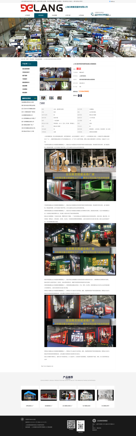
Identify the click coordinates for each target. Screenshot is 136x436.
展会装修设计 (26, 82)
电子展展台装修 (49, 405)
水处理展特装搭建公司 (27, 115)
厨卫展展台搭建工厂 (30, 405)
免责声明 (39, 427)
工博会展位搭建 (105, 405)
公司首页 (27, 15)
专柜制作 (24, 79)
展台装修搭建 (38, 59)
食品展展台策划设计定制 (28, 102)
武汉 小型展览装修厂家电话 (28, 112)
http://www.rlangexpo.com (47, 366)
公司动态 (81, 15)
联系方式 (108, 15)
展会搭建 (24, 85)
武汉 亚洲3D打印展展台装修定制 (29, 108)
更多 (35, 98)
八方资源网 (34, 427)
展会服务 (24, 92)
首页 (27, 59)
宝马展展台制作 (67, 405)
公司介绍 (67, 15)
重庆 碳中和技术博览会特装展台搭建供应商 (29, 105)
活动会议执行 (26, 72)
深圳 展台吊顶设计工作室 (28, 131)
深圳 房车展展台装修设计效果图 (29, 128)
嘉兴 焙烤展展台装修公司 (28, 121)
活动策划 (24, 89)
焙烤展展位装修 (86, 405)
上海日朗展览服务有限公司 (32, 425)
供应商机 (40, 15)
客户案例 (94, 15)
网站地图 (50, 427)
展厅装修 (24, 75)
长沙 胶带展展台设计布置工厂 (29, 118)
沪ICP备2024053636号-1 (41, 422)
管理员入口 (44, 427)
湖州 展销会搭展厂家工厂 (28, 124)
